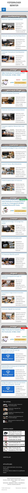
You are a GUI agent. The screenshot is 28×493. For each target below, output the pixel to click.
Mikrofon (12, 479)
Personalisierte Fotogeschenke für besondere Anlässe (12, 293)
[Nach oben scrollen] (25, 490)
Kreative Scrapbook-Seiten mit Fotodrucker (12, 180)
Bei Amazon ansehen (20, 82)
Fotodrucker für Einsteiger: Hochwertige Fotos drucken (12, 222)
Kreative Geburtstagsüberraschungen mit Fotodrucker (11, 277)
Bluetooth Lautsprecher (16, 484)
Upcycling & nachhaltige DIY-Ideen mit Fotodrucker (14, 148)
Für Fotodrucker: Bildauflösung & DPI (10, 254)
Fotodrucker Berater (14, 4)
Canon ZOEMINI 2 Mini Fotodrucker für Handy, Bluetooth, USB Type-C (15, 439)
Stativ (19, 479)
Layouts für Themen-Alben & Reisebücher (12, 164)
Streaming (5, 479)
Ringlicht (16, 479)
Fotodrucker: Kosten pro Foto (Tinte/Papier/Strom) (13, 36)
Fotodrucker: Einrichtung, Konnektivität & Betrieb (13, 110)
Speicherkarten (5, 482)
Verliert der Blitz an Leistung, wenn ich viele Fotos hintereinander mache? (13, 367)
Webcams (14, 481)
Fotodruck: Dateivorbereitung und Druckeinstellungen (15, 417)
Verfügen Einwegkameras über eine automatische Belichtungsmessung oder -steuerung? (13, 383)
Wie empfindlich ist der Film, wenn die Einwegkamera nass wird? (10, 351)
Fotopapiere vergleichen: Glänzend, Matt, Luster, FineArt (13, 127)
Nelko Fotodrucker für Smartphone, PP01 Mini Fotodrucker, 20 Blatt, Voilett (13, 74)
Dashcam (16, 482)
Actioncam (23, 479)
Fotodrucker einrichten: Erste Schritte (10, 93)
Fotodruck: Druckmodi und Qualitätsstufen (12, 238)
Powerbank (9, 484)
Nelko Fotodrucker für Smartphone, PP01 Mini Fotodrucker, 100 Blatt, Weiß (16, 450)
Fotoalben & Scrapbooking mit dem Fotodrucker (16, 413)
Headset (8, 479)
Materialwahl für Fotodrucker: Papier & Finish (16, 421)
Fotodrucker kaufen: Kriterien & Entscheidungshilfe (15, 405)
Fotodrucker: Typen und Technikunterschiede (12, 19)
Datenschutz (18, 488)
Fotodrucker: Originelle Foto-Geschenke (11, 309)
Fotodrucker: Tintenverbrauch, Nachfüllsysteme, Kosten (13, 53)
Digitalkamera (11, 482)
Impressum (24, 488)
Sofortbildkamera (21, 482)
